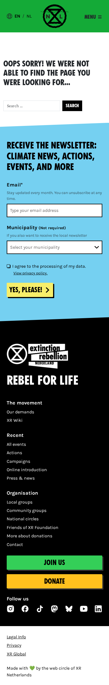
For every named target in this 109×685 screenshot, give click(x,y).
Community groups (26, 510)
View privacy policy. (30, 273)
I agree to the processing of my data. (49, 266)
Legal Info (16, 637)
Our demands (20, 412)
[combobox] (54, 247)
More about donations (29, 535)
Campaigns (18, 461)
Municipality (36, 227)
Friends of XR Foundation (32, 527)
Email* (15, 185)
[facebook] (25, 609)
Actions (14, 452)
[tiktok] (40, 609)
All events (16, 444)
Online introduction (27, 469)
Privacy (14, 645)
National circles (23, 518)
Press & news (21, 478)
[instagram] (11, 609)
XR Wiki (15, 420)
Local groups (19, 502)
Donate (54, 581)
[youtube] (84, 609)
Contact (15, 544)
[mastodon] (54, 609)
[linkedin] (98, 609)
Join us (54, 563)
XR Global (16, 654)
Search (72, 105)
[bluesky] (69, 609)
